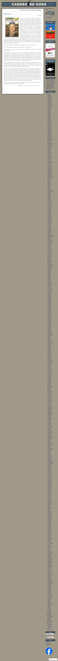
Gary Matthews (50, 105)
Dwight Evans (49, 154)
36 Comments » (38, 85)
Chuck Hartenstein (50, 603)
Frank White (49, 323)
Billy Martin (49, 428)
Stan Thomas (7, 14)
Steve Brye (49, 381)
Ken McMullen (49, 344)
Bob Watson (49, 297)
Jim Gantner (49, 362)
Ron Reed (49, 481)
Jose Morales (49, 375)
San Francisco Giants (50, 528)
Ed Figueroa (49, 433)
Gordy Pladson (50, 304)
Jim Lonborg (49, 475)
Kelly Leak (49, 618)
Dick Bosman (49, 447)
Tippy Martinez (50, 137)
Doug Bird (49, 322)
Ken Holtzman (49, 455)
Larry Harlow (49, 189)
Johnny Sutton (50, 374)
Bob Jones (49, 179)
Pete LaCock (49, 331)
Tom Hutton (49, 404)
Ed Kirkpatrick (49, 494)
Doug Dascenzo (50, 207)
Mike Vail (49, 421)
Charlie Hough (50, 340)
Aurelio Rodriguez (50, 276)
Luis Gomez (49, 609)
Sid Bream (49, 118)
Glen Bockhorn (50, 626)
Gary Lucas (49, 185)
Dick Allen (49, 472)
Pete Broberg (49, 557)
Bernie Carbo (49, 257)
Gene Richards (50, 518)
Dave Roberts (49, 282)
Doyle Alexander (50, 583)
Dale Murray (49, 242)
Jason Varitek (49, 158)
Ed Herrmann (49, 392)
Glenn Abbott (49, 548)
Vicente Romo (49, 526)
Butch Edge (49, 602)
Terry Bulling (49, 382)
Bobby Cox (49, 98)
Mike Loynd (49, 592)
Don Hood (49, 261)
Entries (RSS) (47, 659)
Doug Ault (49, 607)
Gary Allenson (53, 82)
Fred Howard (49, 228)
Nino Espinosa (50, 480)
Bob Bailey (49, 142)
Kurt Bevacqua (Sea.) (50, 552)
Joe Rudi (49, 187)
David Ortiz (49, 148)
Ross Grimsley (49, 132)
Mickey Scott (49, 192)
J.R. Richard (49, 305)
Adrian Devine (49, 95)
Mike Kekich (49, 591)
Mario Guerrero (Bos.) (50, 162)
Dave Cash (49, 388)
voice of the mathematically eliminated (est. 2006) (49, 17)
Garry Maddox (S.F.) (50, 538)
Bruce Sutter (49, 203)
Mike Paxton (49, 163)
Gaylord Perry (49, 516)
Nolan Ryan (49, 194)
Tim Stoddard (49, 136)
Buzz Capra (49, 100)
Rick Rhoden (49, 348)
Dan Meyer (49, 280)
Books (48, 622)
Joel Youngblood (50, 417)
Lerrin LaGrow (49, 289)
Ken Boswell (49, 308)
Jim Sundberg (49, 587)
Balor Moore (49, 600)
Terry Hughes (49, 171)
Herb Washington (50, 450)
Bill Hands (49, 579)
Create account (49, 641)
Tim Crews (49, 352)
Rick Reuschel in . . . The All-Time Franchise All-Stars (50, 88)
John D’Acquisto (50, 542)
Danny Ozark (49, 471)
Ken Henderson (50, 229)
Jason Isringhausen (50, 414)
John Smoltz (49, 111)
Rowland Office (50, 117)
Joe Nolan (49, 110)
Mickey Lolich (49, 520)
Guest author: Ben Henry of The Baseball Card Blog (50, 86)
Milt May (49, 311)
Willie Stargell (49, 507)
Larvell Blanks (49, 269)
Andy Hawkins (49, 509)
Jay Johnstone (50, 474)
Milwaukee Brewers (49, 354)
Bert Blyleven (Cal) (50, 177)
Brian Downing (50, 222)
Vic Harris (49, 545)
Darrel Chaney (50, 102)
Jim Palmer (49, 126)
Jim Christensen (49, 623)
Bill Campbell (49, 140)
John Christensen (50, 551)
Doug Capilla (49, 206)
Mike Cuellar (49, 130)
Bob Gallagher (50, 296)
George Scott (49, 156)
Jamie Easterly (50, 107)
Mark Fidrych (49, 290)
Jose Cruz (49, 307)
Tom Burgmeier (50, 383)
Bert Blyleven (49, 578)
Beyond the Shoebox (50, 621)
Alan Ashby (49, 598)
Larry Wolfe (49, 160)
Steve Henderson (50, 425)
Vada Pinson (49, 199)
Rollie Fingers (49, 525)
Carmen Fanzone (50, 204)
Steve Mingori (49, 332)
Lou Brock (49, 571)
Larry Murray (49, 456)
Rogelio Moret (49, 167)
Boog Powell (49, 123)
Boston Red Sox (49, 138)
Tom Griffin (49, 198)
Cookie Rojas (49, 321)
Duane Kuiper (49, 262)
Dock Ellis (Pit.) (50, 493)
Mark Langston (50, 555)
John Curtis (49, 568)
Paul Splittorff (49, 330)
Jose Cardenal (50, 214)
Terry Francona (50, 218)
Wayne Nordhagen (50, 235)
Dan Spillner (49, 259)
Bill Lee (49, 141)
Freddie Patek (49, 324)
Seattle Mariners (28, 85)
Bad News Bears (49, 615)
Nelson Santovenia (50, 397)
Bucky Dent (49, 223)
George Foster (50, 245)
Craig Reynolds (50, 301)
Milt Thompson (50, 479)
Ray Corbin (49, 379)
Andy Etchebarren (50, 176)
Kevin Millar (49, 127)
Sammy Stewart (50, 133)
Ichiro (48, 549)
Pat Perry (49, 347)
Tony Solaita (49, 613)
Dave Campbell (50, 103)
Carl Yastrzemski (50, 145)
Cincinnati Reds (49, 237)
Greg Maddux (49, 210)
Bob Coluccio (49, 356)
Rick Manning (49, 270)
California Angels (49, 175)
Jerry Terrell (49, 373)
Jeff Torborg (49, 266)
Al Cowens (49, 317)
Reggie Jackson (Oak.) (51, 462)
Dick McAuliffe (49, 150)
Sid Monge (49, 273)
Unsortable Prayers (49, 614)
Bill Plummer (49, 239)
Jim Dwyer (49, 567)
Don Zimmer (49, 152)
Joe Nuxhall (49, 247)
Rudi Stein (49, 619)
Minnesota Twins (49, 370)
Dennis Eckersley (50, 260)
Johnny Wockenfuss (50, 288)
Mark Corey (49, 129)
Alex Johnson (49, 427)
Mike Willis (49, 610)
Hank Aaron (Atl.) (50, 106)
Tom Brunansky (50, 173)
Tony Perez (49, 255)
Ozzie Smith (49, 522)
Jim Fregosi (49, 497)
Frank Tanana (49, 184)
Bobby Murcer (49, 530)
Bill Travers (52, 80)
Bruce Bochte (49, 547)
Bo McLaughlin (50, 295)
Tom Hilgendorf (50, 485)
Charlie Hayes (49, 470)
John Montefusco (52, 79)
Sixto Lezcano (50, 367)
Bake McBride (49, 563)
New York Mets (49, 406)
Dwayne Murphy (50, 448)
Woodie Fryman (50, 405)
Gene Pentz (49, 303)
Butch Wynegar (50, 371)
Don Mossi (49, 625)
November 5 (27, 65)
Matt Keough (49, 458)
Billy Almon (49, 511)
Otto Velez (49, 611)
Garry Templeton (50, 565)
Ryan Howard (49, 482)
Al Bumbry (49, 122)
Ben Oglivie (49, 277)
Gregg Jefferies (50, 412)
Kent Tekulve (49, 476)
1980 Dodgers (50, 336)
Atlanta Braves (49, 94)
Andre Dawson (50, 385)
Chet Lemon (49, 224)
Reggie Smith (49, 575)
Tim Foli (49, 505)
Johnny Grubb (50, 588)
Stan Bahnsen (50, 402)
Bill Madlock (49, 202)
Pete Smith (49, 113)
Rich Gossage (49, 231)
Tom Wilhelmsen (50, 561)
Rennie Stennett (50, 503)
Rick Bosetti (49, 612)
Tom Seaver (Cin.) (50, 254)
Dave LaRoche (50, 180)
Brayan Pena (49, 319)
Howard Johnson (50, 413)
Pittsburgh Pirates (49, 487)
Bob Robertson (50, 490)
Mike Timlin (49, 164)
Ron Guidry (49, 439)
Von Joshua (49, 369)
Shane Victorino (50, 168)
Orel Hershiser (49, 346)
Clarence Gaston (50, 101)
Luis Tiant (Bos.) (50, 161)
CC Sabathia (49, 429)
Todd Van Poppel (50, 466)
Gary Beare (49, 359)
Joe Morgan (49, 246)
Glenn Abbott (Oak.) (50, 449)
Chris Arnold (49, 533)
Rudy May (49, 441)
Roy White (49, 440)
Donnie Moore (49, 183)
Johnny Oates (49, 343)
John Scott (49, 608)
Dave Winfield (49, 514)
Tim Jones (49, 506)
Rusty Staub (49, 400)
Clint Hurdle (49, 320)
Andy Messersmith (50, 96)
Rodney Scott (49, 464)
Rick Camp (49, 115)
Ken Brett (49, 188)
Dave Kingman (50, 410)
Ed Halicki (49, 537)
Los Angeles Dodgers (50, 335)
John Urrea (49, 569)
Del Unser (49, 389)
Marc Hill (49, 544)
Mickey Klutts (49, 459)
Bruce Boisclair (50, 408)
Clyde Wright (49, 357)
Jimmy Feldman (50, 617)
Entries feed (48, 643)
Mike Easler (49, 501)
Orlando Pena (49, 195)
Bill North (49, 529)
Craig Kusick (49, 604)
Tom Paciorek (49, 119)
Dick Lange (49, 181)
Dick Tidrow (49, 431)
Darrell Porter (49, 358)
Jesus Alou (49, 451)
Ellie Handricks (50, 125)
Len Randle (49, 419)
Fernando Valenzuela (50, 342)
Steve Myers (48, 82)
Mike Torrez (49, 165)
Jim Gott (49, 498)
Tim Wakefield (49, 172)
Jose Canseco (50, 394)
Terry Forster (49, 351)
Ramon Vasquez (50, 594)
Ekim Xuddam (49, 515)
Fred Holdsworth (50, 284)
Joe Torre (49, 416)
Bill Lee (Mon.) (50, 386)
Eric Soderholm (50, 227)
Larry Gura (49, 328)
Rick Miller (49, 196)
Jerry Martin (49, 212)
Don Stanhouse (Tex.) (51, 582)
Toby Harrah (49, 274)
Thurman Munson (50, 443)
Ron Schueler (49, 233)
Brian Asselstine (50, 99)
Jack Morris (49, 286)
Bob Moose (49, 489)
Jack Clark (49, 540)
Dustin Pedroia (50, 153)
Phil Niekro (49, 114)
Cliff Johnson (49, 299)
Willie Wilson (49, 334)
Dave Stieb (49, 606)
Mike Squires (49, 230)
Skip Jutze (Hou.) (50, 313)
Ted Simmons (49, 577)
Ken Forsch (49, 309)
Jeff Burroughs (50, 584)
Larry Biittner (49, 215)
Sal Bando (49, 366)
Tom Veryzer (49, 293)
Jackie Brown (49, 265)
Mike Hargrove (50, 590)
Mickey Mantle (49, 436)
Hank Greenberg (50, 285)
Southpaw (49, 234)
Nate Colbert (49, 396)
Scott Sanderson (50, 401)
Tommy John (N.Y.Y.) (50, 444)
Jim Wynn (49, 109)
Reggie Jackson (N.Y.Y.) (51, 437)
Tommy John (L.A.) (50, 353)
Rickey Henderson (50, 463)
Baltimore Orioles (49, 121)
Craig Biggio (49, 300)
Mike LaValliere (50, 502)
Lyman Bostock (50, 377)
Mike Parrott (49, 556)
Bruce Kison (49, 491)
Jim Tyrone (49, 453)
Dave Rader (49, 536)
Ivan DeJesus (49, 211)
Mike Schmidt (49, 478)
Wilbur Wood (53, 81)
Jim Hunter (49, 452)
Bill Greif (49, 510)
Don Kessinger (50, 226)
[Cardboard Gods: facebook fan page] (49, 654)
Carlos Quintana (50, 146)
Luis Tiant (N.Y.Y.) (50, 435)
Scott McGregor (50, 134)
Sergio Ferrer (49, 424)
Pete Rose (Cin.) (50, 251)
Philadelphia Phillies (49, 468)
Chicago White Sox (49, 219)
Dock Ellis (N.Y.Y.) (50, 432)
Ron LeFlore (49, 292)
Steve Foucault (50, 595)
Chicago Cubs (49, 200)
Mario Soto (49, 249)
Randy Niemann (50, 312)
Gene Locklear (50, 517)
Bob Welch (49, 338)
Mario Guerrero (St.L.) (50, 573)
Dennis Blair (49, 390)
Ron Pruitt (49, 272)
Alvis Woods (49, 599)
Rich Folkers (49, 524)
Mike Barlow (49, 193)
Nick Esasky (49, 250)
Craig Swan (49, 409)
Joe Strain (49, 541)
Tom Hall (49, 253)
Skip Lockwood (50, 169)
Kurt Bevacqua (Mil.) (50, 363)
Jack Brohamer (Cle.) (50, 264)
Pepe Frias (49, 398)
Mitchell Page (49, 460)
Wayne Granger (50, 315)
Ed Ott (49, 495)
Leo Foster (49, 420)
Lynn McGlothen (50, 572)
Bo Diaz (49, 258)
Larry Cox (49, 553)
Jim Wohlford (49, 327)
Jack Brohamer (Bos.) (50, 157)
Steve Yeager (49, 350)
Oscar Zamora (49, 216)
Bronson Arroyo (50, 144)
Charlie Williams (50, 532)
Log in (47, 642)
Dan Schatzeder (50, 281)
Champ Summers (50, 241)
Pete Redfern (49, 378)
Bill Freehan (49, 278)
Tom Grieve (49, 596)
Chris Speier (49, 534)
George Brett (49, 325)
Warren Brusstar (50, 486)
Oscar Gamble (50, 521)
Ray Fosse (49, 365)
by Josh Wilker (23, 85)
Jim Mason (49, 586)
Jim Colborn (49, 326)
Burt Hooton (49, 339)
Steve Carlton (49, 483)
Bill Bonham (49, 238)
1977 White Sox (50, 220)
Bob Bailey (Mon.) (50, 387)
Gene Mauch (49, 393)
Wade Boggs (49, 445)
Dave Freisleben (50, 513)
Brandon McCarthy (50, 580)
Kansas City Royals (49, 316)
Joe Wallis (49, 454)
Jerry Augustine (50, 361)
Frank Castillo (49, 208)
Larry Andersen (50, 268)
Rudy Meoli (49, 197)
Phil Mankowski (50, 291)
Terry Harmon (49, 484)
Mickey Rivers (49, 191)
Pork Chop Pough (50, 627)
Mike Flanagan (50, 131)
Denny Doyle (49, 149)
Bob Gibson (49, 564)
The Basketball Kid (49, 629)
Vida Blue (49, 467)
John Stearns (49, 418)
